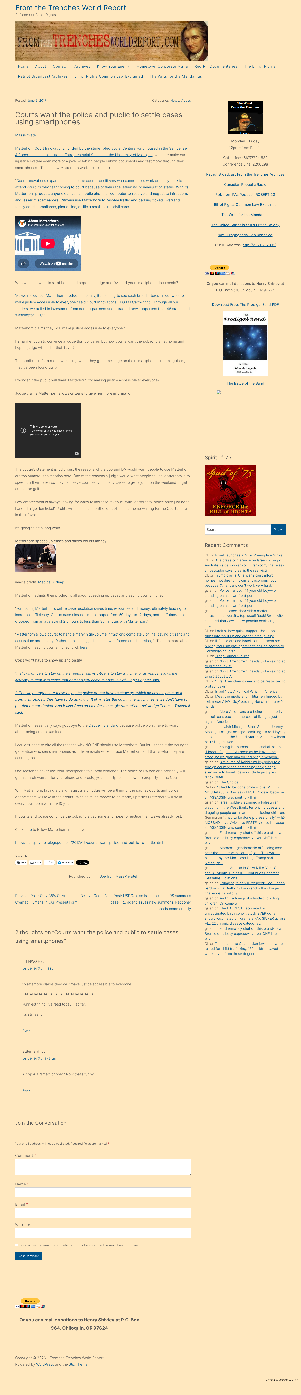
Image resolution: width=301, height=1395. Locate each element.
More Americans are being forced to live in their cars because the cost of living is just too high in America (244, 716)
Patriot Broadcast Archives (43, 76)
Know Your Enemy (113, 66)
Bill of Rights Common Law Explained (108, 76)
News (174, 100)
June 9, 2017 (36, 100)
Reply (26, 1030)
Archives (82, 66)
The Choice (229, 782)
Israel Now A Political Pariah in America (246, 691)
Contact (60, 66)
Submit (278, 529)
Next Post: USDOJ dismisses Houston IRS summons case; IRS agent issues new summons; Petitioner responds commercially (148, 902)
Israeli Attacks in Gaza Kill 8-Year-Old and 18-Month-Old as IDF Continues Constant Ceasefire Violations (242, 873)
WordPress (45, 1364)
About (40, 66)
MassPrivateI (26, 135)
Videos (186, 100)
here (104, 168)
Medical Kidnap (51, 582)
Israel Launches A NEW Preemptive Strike (248, 555)
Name (20, 1184)
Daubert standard (103, 725)
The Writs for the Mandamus (176, 76)
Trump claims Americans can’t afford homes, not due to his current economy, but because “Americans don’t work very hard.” (240, 580)
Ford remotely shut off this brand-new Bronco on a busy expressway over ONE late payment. (243, 838)
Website (22, 1224)
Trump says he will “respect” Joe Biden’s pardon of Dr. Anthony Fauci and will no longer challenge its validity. (245, 888)
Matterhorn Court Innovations (39, 148)
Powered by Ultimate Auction (281, 1379)
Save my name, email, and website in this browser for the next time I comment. (80, 1245)
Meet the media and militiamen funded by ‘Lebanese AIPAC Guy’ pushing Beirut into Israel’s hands (244, 701)
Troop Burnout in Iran (232, 656)
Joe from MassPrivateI (118, 876)
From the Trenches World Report (70, 7)
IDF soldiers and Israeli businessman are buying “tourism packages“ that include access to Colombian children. (244, 646)
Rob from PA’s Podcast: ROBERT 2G (245, 194)
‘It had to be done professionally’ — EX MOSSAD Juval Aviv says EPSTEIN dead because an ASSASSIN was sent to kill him (244, 792)
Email (20, 1204)
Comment (26, 1155)
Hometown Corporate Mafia (162, 66)
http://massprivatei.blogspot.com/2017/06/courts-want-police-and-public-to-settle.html (89, 842)
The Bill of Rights (260, 66)
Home (23, 66)
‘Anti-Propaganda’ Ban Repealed (245, 235)
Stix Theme (78, 1364)
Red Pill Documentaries (216, 66)
